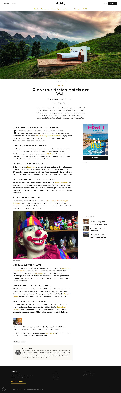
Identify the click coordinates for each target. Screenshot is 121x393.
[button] (3, 389)
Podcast (13, 3)
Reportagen (45, 9)
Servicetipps (56, 9)
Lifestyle (77, 9)
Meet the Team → (18, 382)
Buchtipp (16, 341)
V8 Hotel (50, 154)
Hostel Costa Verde (61, 183)
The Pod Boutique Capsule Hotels (47, 136)
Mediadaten (56, 379)
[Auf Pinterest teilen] (64, 103)
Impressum (56, 374)
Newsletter (6, 3)
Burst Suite (31, 167)
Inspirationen (67, 9)
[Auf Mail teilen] (68, 103)
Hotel (23, 341)
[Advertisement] (95, 188)
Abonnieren (113, 3)
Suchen (105, 3)
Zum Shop (95, 157)
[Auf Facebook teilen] (57, 103)
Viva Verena (50, 333)
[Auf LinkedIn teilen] (61, 103)
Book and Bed (39, 273)
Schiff (85, 9)
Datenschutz (56, 377)
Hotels (36, 9)
